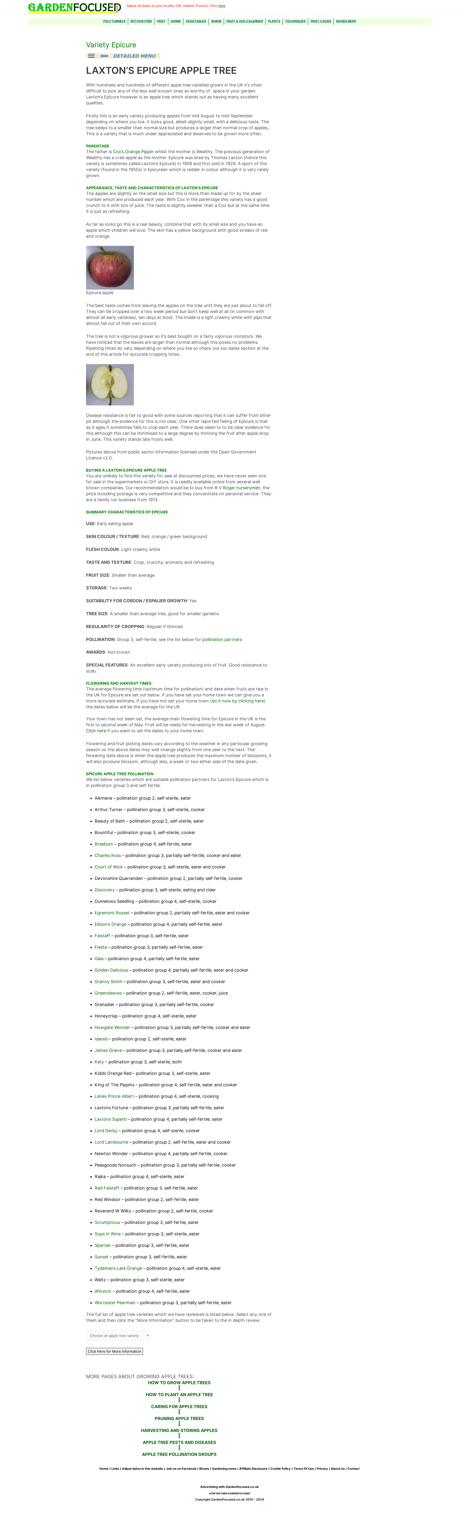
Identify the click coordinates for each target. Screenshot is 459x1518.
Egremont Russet (112, 912)
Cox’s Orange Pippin (134, 151)
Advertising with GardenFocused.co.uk (229, 1487)
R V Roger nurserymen (237, 487)
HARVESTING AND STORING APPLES (179, 1430)
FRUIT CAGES (321, 21)
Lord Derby (106, 1130)
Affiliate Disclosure (253, 1469)
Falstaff (102, 935)
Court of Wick (109, 866)
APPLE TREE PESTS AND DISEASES (179, 1442)
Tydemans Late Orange (118, 1268)
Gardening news (224, 1469)
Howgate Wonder (112, 1027)
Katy (99, 1061)
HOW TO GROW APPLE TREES (179, 1382)
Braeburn (104, 843)
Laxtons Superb (110, 1119)
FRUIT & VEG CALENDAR (244, 21)
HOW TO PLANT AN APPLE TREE (179, 1394)
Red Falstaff (107, 1187)
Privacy (322, 1469)
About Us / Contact (345, 1469)
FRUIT (161, 21)
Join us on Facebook (181, 1469)
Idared (101, 1038)
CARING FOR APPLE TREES (179, 1406)
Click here (96, 730)
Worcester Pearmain (115, 1302)
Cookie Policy (280, 1469)
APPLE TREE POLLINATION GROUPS (179, 1454)
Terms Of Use (304, 1469)
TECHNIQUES (295, 21)
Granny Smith (108, 981)
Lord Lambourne (111, 1142)
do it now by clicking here (238, 700)
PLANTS (274, 21)
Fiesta (101, 947)
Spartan (103, 1245)
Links (115, 1469)
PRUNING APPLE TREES (179, 1418)
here (221, 6)
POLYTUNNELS (114, 21)
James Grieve (108, 1050)
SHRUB (216, 21)
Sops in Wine (108, 1233)
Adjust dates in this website (142, 1469)
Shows (204, 1469)
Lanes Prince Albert (114, 1096)
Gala (99, 958)
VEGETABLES (196, 21)
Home (104, 1469)
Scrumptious (107, 1222)
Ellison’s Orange (110, 924)
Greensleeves (108, 993)
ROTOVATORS (141, 21)
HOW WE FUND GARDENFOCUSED (229, 1493)
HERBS (176, 21)
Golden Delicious (111, 970)
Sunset (102, 1256)
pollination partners (222, 639)
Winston (103, 1291)
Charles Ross (108, 855)
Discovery (105, 889)
